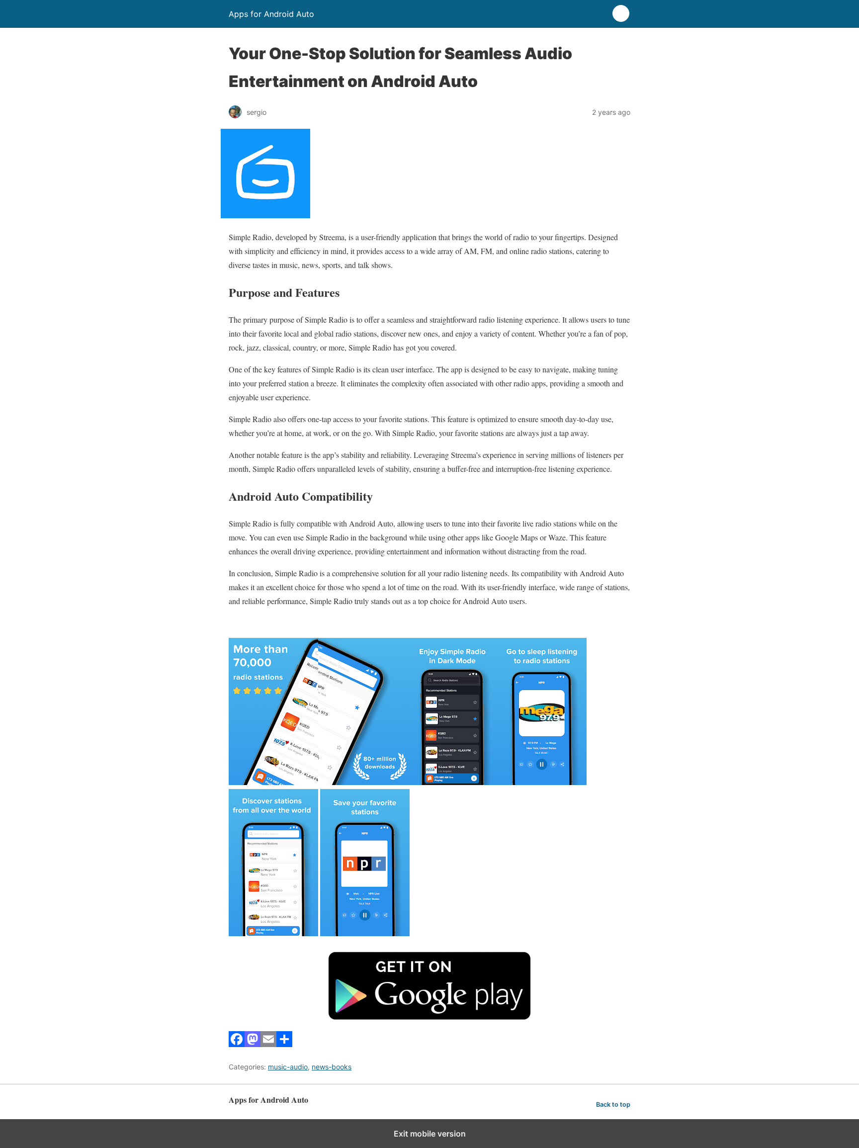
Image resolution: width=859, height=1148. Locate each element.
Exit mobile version (430, 1134)
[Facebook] (237, 1044)
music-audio (288, 1066)
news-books (331, 1066)
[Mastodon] (252, 1044)
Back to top (613, 1104)
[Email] (268, 1044)
